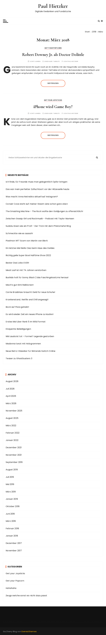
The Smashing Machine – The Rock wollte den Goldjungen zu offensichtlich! (44, 211)
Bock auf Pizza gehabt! (17, 306)
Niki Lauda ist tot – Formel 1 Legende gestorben (30, 336)
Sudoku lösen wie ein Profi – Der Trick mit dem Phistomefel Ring (38, 225)
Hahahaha (11, 588)
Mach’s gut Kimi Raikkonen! (20, 284)
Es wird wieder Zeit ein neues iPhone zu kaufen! (30, 314)
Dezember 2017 (14, 543)
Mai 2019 (10, 484)
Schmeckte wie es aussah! (19, 233)
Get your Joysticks (53, 100)
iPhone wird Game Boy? (53, 106)
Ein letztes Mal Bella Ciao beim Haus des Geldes (30, 248)
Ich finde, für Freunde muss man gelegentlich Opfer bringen (36, 181)
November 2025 (14, 410)
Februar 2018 (12, 528)
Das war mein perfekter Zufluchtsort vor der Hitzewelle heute (37, 189)
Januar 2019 (12, 498)
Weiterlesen (53, 83)
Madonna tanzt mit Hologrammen (23, 343)
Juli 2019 (10, 477)
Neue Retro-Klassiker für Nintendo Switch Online (30, 351)
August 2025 (12, 418)
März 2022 (11, 425)
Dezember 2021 (14, 447)
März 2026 (11, 403)
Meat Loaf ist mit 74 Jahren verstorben (26, 270)
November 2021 (14, 454)
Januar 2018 (12, 535)
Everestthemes (29, 631)
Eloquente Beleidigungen (18, 328)
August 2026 (12, 381)
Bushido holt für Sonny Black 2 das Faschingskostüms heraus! (37, 277)
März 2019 (11, 491)
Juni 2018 (10, 513)
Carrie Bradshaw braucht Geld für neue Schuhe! (30, 292)
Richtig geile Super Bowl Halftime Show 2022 (28, 255)
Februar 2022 (12, 432)
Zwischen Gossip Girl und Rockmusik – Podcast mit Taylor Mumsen (40, 218)
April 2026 (11, 396)
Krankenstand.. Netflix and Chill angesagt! (27, 299)
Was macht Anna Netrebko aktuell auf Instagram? (32, 196)
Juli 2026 (10, 388)
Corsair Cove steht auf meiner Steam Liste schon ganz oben (37, 203)
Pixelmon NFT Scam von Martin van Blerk (27, 240)
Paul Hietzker (53, 6)
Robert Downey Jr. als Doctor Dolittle (53, 54)
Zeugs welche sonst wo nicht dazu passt (26, 595)
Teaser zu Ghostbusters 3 (19, 358)
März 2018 (11, 521)
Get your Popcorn (53, 48)
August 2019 (12, 469)
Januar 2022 (12, 440)
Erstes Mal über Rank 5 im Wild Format (26, 321)
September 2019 (14, 462)
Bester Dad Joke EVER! (17, 262)
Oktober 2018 (13, 506)
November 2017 (14, 550)
